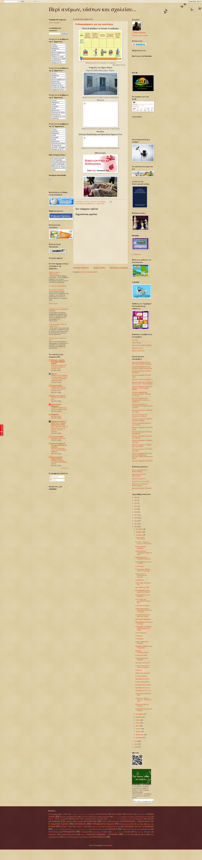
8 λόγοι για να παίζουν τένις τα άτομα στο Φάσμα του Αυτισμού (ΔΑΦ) (59, 367)
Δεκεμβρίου (139, 529)
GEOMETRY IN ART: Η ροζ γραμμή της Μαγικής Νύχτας (59, 408)
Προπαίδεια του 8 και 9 (142, 663)
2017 (136, 515)
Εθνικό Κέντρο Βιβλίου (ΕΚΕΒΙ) (141, 345)
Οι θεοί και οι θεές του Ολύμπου (142, 705)
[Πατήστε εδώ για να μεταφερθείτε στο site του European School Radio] (59, 187)
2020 (136, 506)
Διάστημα (150, 819)
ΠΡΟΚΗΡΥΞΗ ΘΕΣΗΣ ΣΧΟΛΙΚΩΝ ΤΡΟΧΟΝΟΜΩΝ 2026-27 (59, 462)
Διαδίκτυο (69, 821)
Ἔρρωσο (54, 374)
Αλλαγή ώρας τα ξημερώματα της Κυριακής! (141, 575)
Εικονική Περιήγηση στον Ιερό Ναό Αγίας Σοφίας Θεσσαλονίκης (142, 367)
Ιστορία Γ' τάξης (66, 826)
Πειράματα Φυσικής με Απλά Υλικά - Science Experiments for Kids (58, 423)
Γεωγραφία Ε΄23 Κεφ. (112, 819)
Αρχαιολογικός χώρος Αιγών (140, 481)
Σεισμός (82, 834)
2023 (136, 497)
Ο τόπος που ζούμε (141, 655)
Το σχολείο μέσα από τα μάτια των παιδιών (142, 615)
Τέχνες (125, 834)
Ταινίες (132, 834)
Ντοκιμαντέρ (69, 831)
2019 (136, 509)
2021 (136, 503)
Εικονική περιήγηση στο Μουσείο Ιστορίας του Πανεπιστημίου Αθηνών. (142, 388)
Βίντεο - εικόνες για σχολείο (58, 819)
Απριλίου (139, 729)
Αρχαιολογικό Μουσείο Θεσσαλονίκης (139, 475)
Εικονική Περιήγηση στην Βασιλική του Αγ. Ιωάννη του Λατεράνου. (141, 400)
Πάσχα (105, 832)
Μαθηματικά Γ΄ (74, 829)
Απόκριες (95, 817)
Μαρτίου (138, 731)
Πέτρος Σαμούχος (140, 32)
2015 (136, 521)
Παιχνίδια (127, 832)
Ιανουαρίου (139, 737)
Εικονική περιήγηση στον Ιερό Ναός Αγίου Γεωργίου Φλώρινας (142, 363)
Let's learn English (57, 437)
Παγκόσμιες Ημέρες (117, 832)
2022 (136, 500)
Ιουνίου (138, 723)
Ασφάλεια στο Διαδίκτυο (128, 816)
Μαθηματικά (64, 829)
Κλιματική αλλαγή (56, 416)
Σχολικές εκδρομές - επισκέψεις (102, 834)
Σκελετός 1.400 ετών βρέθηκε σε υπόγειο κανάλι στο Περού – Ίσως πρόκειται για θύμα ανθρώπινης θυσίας (59, 378)
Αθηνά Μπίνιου (136, 343)
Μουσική (112, 829)
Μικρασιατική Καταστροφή (97, 829)
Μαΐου (138, 726)
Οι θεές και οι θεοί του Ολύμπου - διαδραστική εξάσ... (143, 699)
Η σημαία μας (139, 580)
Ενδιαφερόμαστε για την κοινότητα (94, 24)
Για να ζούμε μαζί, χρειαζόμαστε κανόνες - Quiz (143, 601)
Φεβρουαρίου (140, 734)
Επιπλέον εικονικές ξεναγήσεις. (142, 379)
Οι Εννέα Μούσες (140, 633)
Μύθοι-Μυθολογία (53, 832)
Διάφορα (56, 821)
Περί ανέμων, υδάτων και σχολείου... (92, 9)
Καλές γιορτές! (53, 303)
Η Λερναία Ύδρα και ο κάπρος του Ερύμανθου (143, 542)
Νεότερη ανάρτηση (81, 268)
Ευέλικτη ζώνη (124, 824)
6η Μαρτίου (130, 814)
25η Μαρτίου (102, 814)
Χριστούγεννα (99, 837)
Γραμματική (139, 819)
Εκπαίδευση (80, 824)
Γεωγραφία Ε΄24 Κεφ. (126, 819)
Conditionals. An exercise (58, 438)
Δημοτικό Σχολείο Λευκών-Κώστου (57, 458)
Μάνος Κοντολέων (137, 348)
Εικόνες (104, 821)
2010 (136, 747)
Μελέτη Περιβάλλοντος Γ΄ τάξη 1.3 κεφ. (93, 203)
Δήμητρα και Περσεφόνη (142, 673)
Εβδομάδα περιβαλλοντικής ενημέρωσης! (143, 647)
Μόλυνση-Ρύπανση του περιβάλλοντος (136, 829)
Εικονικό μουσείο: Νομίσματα (140, 547)
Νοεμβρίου (139, 532)
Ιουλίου (138, 720)
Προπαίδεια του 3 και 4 (142, 688)
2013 (136, 526)
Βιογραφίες (76, 819)
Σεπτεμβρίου (140, 714)
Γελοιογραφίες (88, 819)
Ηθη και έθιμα (138, 824)
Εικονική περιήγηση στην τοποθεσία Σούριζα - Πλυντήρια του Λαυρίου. (141, 394)
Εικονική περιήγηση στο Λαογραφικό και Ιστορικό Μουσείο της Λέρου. (142, 406)
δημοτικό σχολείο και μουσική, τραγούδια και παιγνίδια (59, 445)
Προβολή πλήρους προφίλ (140, 35)
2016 (136, 518)
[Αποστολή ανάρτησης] (110, 201)
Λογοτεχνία (55, 829)
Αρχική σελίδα (99, 268)
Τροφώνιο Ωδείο (56, 385)
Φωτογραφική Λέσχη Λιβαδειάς (79, 837)
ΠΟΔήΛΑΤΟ (55, 414)
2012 (136, 741)
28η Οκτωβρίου (116, 814)
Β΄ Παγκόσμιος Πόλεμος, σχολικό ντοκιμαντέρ (142, 570)
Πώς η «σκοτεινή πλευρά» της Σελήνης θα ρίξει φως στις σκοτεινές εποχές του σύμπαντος (59, 429)
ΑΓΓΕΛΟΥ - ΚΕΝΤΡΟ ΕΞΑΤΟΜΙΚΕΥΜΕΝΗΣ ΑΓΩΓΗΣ (58, 361)
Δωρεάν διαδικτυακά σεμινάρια (141, 642)
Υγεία (58, 837)
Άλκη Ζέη (135, 340)
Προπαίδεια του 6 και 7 (142, 679)
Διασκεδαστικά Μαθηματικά (56, 405)
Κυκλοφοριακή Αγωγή (112, 826)
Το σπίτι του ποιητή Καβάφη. (57, 286)
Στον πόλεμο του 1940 (142, 587)
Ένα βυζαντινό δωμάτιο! (56, 290)
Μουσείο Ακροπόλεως (138, 478)
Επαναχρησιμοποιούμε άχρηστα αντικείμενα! (142, 591)
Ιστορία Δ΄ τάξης (81, 826)
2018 (136, 512)
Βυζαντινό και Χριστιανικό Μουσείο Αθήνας (140, 484)
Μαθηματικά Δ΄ (83, 829)
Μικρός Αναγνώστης (138, 351)
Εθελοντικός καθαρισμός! (143, 619)
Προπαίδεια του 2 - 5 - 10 (143, 690)
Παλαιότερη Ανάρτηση (119, 268)
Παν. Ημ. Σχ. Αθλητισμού (143, 832)
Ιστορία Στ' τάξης (96, 826)
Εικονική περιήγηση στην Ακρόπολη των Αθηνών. (139, 415)
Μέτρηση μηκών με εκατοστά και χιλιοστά (142, 558)
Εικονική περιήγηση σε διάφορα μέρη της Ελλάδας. (142, 445)
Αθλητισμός (63, 817)
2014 (136, 524)
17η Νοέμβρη (53, 814)
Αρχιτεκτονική (116, 816)
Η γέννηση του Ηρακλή (142, 605)
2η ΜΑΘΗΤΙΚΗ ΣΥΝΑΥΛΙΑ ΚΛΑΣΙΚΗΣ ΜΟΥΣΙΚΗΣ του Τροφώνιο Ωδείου (58, 389)
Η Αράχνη (138, 670)
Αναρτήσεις (55, 476)
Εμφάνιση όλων (65, 468)
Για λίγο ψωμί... (140, 566)
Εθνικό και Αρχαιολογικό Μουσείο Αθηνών (139, 470)
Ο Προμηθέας (139, 638)
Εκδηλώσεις (115, 821)
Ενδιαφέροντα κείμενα (103, 824)
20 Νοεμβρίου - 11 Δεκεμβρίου (78, 814)
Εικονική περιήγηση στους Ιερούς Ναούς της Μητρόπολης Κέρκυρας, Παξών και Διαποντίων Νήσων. (142, 456)
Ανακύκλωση (85, 817)
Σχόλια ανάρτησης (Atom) (89, 272)
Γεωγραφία (100, 819)
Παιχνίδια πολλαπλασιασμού (142, 651)
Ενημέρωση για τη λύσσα (143, 685)
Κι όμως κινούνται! (141, 676)
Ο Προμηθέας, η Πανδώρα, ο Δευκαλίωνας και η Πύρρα (143, 628)
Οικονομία (84, 832)
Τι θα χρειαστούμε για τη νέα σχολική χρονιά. (58, 325)
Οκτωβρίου (139, 535)
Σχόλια (53, 480)
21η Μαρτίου (92, 814)
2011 (136, 744)
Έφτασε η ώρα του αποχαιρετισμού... (54, 273)
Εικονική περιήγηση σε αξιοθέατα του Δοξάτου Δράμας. (142, 419)
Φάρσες (65, 837)
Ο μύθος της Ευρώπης (142, 682)
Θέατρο (149, 824)
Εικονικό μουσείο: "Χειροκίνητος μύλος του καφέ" (143, 552)
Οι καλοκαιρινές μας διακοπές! (141, 659)
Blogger (110, 845)
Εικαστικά (91, 821)
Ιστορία (52, 826)
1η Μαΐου (65, 814)
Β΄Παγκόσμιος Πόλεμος (144, 817)
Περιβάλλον (52, 834)
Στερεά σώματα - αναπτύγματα (140, 538)
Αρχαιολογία (105, 817)
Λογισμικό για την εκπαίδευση (139, 826)
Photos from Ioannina (58, 396)
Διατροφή (79, 821)
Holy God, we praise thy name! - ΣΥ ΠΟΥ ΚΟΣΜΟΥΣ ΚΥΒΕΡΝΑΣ (59, 450)
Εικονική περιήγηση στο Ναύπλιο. (142, 461)
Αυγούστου (139, 717)
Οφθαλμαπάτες (96, 832)
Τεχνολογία (142, 834)
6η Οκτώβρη (140, 814)
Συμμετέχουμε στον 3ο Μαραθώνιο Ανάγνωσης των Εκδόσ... (143, 610)
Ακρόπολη (73, 817)
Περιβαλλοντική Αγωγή (68, 834)
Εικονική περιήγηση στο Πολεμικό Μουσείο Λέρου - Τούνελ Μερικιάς (142, 383)
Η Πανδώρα (139, 636)
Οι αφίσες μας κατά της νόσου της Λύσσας (142, 666)
